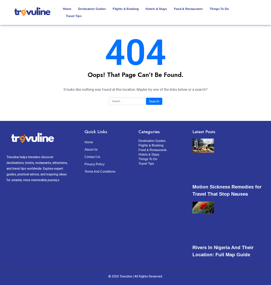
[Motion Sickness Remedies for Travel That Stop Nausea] (203, 146)
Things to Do (219, 9)
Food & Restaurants (188, 9)
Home (67, 9)
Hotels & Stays (156, 9)
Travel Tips (74, 16)
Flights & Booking (126, 9)
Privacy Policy (95, 164)
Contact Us (92, 157)
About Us (91, 149)
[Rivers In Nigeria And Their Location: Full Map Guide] (203, 208)
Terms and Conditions (100, 171)
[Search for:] (127, 101)
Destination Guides (92, 9)
